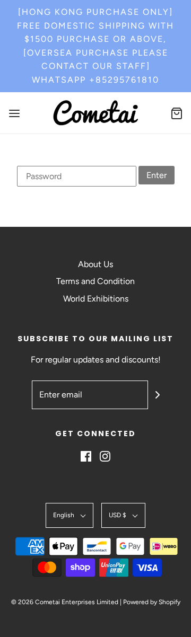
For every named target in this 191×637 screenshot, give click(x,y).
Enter (156, 175)
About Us (95, 264)
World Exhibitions (95, 299)
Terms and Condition (95, 281)
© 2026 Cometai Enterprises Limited (64, 602)
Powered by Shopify (151, 602)
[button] (69, 515)
